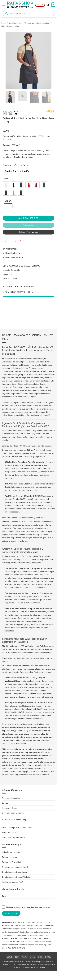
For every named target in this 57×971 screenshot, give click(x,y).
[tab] (7, 165)
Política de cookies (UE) (12, 882)
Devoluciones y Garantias (13, 813)
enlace (46, 907)
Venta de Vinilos (9, 832)
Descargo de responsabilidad (15, 867)
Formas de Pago (9, 808)
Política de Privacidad (11, 862)
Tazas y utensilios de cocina (36, 23)
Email (5, 896)
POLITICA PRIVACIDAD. (17, 948)
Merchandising (15, 23)
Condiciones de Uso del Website (16, 877)
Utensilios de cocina (10, 26)
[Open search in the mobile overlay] (28, 13)
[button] (3, 5)
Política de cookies (10, 857)
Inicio (3, 23)
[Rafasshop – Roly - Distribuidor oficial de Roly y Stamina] (20, 5)
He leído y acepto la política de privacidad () (28, 907)
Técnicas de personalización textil (17, 827)
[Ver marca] (49, 112)
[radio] (6, 185)
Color (6, 178)
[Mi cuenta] (48, 5)
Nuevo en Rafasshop (11, 798)
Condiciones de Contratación (14, 872)
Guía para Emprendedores (14, 837)
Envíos (5, 803)
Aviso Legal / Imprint (11, 852)
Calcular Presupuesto (28, 232)
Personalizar (28, 225)
